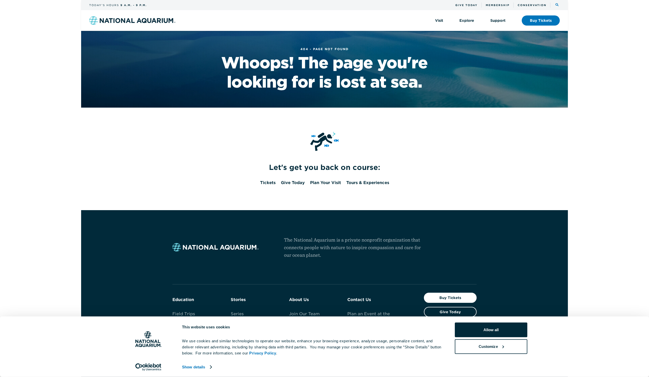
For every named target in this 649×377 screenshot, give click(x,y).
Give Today (450, 312)
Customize (488, 346)
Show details (193, 367)
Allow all (491, 330)
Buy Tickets (450, 298)
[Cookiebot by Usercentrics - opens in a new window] (148, 367)
